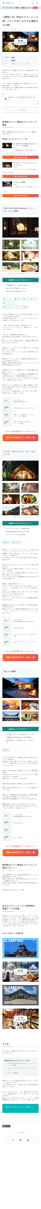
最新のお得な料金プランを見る (19, 437)
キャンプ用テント (20, 153)
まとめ (7, 1126)
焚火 (27, 63)
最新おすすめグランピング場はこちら (20, 1108)
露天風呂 (11, 172)
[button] (20, 8)
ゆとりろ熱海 (19, 182)
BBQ (13, 63)
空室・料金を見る (19, 157)
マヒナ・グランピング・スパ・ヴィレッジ (26, 164)
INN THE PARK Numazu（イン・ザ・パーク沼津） (26, 144)
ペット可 (20, 63)
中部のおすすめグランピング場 (13, 890)
